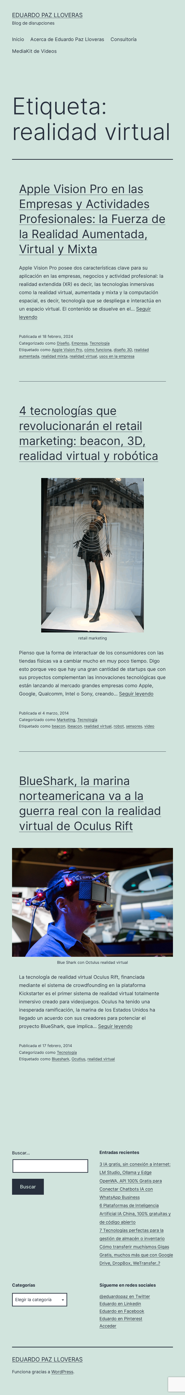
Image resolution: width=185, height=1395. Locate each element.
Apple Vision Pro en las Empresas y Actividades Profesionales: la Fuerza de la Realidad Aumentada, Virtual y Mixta (92, 219)
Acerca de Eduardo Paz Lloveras (67, 39)
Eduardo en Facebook (121, 1311)
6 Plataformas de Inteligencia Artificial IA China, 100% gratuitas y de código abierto (135, 1213)
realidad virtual (83, 356)
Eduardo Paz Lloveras (47, 15)
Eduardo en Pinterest (120, 1318)
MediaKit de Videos (34, 51)
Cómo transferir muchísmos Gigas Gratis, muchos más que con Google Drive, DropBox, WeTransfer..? (136, 1255)
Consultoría (124, 39)
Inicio (18, 39)
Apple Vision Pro (67, 349)
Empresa (79, 343)
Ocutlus (78, 1058)
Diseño (63, 343)
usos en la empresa (116, 356)
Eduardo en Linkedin (120, 1303)
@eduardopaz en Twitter (124, 1296)
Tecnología (100, 343)
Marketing (66, 719)
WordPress (62, 1371)
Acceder (107, 1325)
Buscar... (21, 1152)
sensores (134, 726)
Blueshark (60, 1058)
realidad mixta (54, 356)
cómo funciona (98, 349)
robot (119, 726)
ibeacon (74, 726)
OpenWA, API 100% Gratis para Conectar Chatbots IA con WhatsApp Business (130, 1189)
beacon (58, 726)
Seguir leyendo (136, 694)
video (149, 726)
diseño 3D (123, 349)
